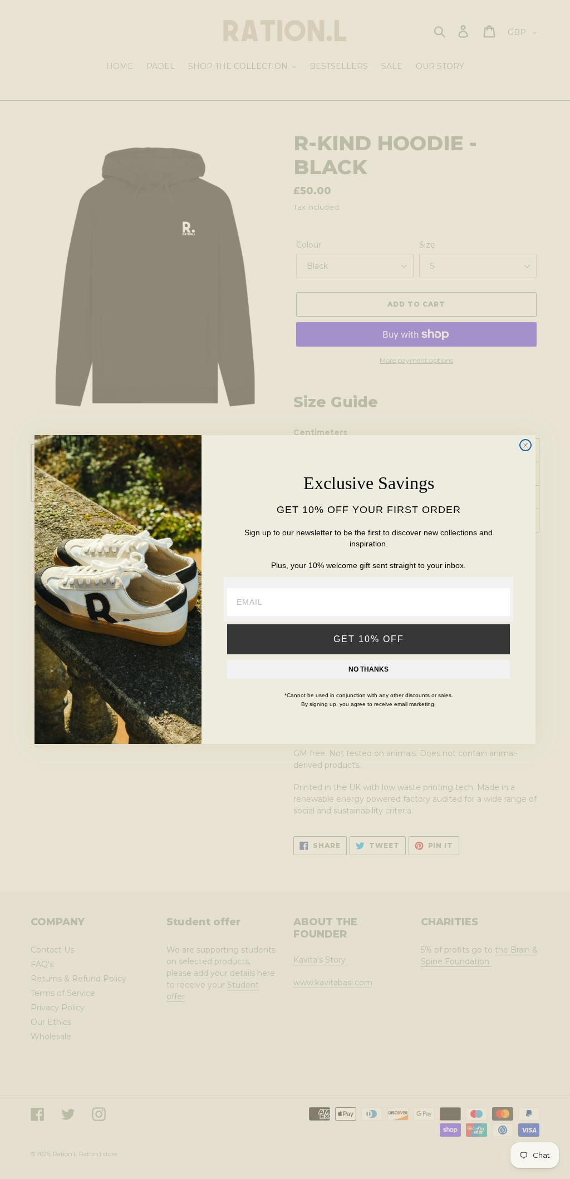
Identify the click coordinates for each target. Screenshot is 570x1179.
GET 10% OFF (368, 639)
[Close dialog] (525, 445)
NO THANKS (368, 669)
